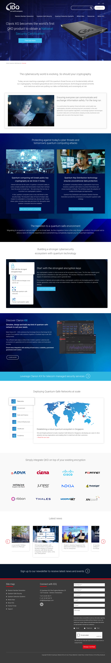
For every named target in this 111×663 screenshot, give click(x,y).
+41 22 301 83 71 (46, 596)
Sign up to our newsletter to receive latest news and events (52, 571)
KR (103, 4)
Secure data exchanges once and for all (21, 282)
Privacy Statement (73, 655)
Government (21, 408)
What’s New (11, 600)
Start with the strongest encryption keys (19, 270)
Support (10, 609)
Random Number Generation (16, 590)
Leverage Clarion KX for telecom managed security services (52, 376)
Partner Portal (12, 606)
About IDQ (11, 603)
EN (99, 4)
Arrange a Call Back (89, 647)
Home (7, 63)
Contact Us (99, 8)
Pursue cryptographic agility (20, 302)
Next (103, 541)
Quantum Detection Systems (16, 596)
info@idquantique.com (47, 600)
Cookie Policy (81, 655)
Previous (8, 541)
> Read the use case (43, 437)
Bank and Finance (22, 415)
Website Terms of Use (63, 655)
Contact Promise (78, 642)
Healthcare (20, 429)
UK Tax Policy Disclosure (99, 655)
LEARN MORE (12, 357)
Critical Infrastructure (23, 422)
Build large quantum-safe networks (19, 293)
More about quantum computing (30, 209)
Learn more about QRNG (46, 289)
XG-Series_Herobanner (55, 30)
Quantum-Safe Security (15, 63)
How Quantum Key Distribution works (81, 209)
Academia (20, 435)
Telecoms (20, 401)
